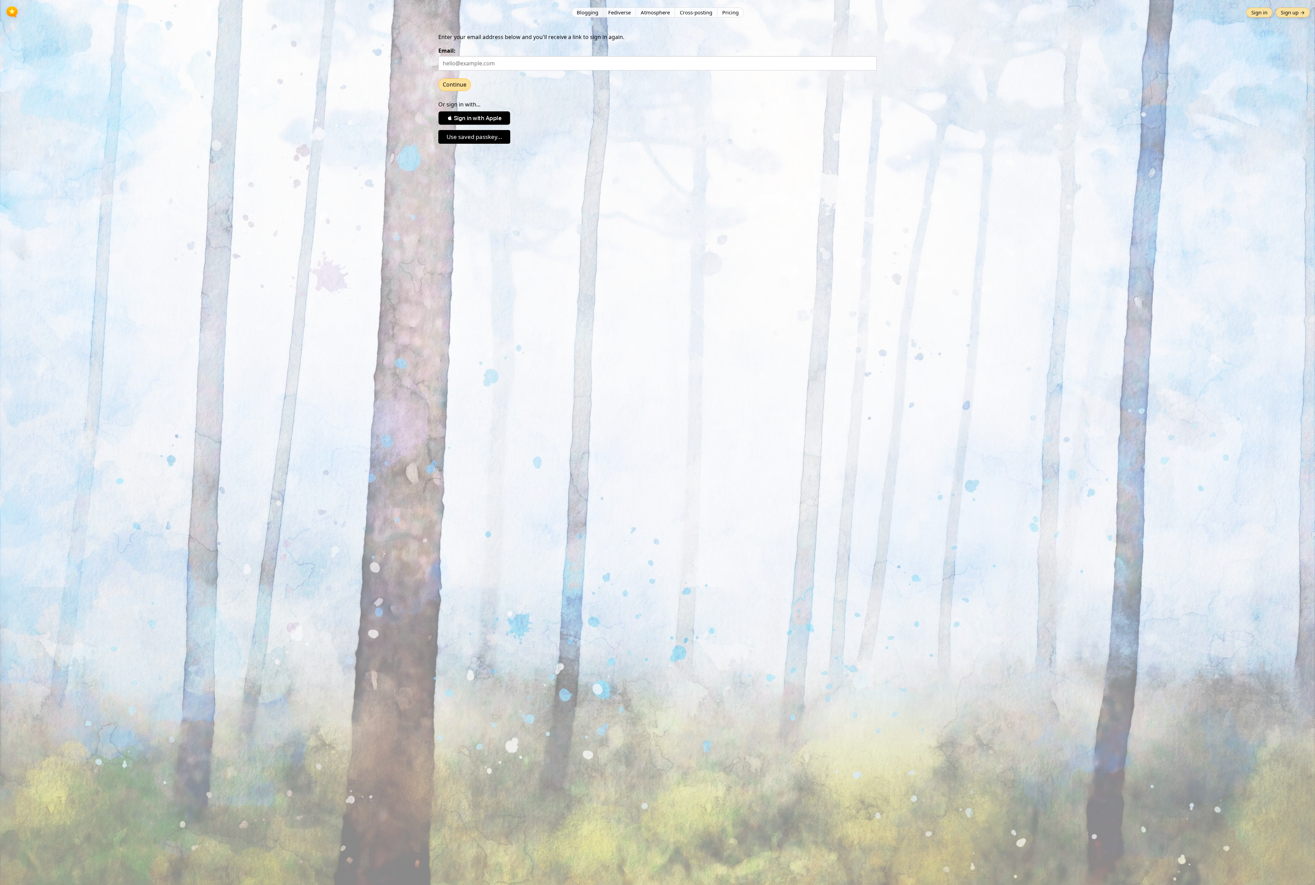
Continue (454, 84)
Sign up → (1293, 12)
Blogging (587, 12)
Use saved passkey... (474, 137)
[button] (474, 118)
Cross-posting (696, 12)
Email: (446, 51)
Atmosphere (655, 12)
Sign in (1259, 12)
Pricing (730, 12)
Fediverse (619, 12)
